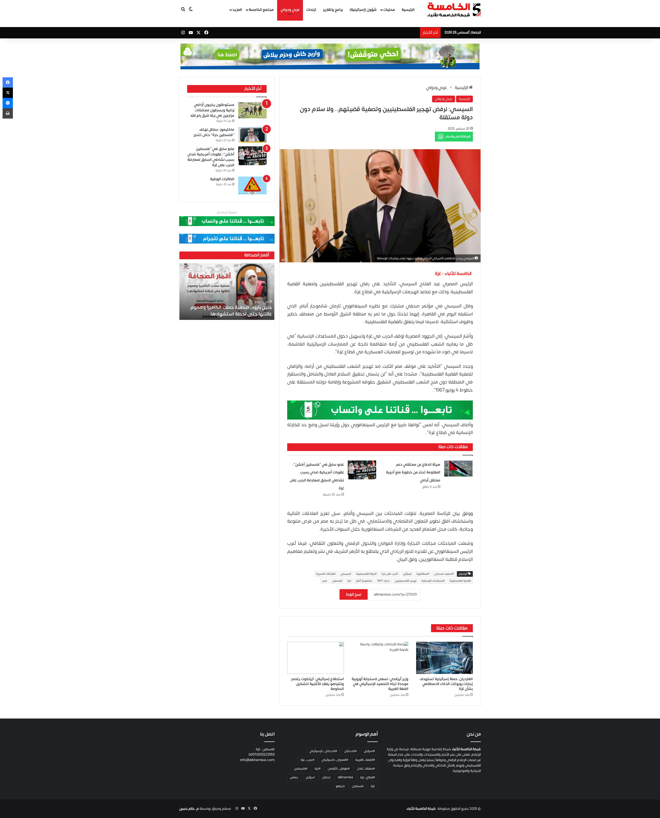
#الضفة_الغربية (365, 759)
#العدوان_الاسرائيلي (334, 759)
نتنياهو (340, 786)
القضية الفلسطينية (460, 581)
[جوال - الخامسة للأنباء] (330, 56)
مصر (324, 581)
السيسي (346, 574)
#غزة (317, 768)
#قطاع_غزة (367, 777)
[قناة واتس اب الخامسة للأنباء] (380, 410)
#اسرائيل (369, 751)
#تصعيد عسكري (444, 574)
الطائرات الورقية (222, 179)
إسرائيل (407, 574)
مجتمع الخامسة (261, 10)
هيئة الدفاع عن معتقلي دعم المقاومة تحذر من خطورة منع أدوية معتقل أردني (413, 472)
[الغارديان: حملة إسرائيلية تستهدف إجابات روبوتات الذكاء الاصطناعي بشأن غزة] (444, 658)
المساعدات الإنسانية (433, 581)
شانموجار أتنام (364, 581)
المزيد (237, 10)
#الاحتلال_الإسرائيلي (323, 751)
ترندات (311, 10)
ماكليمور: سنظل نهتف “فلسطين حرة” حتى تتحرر (214, 132)
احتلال (326, 777)
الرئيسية (408, 10)
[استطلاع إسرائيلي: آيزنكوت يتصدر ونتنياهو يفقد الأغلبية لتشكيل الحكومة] (315, 658)
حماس (294, 777)
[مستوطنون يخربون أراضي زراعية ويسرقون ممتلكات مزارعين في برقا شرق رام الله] (252, 110)
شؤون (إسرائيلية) (363, 10)
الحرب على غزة (390, 574)
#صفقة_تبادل (366, 768)
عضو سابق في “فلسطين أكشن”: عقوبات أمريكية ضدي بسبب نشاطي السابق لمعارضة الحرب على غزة (210, 157)
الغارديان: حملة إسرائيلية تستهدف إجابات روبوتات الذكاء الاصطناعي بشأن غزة (446, 684)
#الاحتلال (350, 751)
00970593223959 (262, 754)
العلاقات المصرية (326, 574)
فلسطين (337, 581)
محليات (389, 10)
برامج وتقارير (333, 10)
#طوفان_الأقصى (339, 768)
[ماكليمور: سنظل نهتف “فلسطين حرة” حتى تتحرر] (252, 135)
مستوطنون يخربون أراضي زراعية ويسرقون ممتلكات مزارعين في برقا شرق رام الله (212, 110)
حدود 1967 (383, 581)
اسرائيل (310, 777)
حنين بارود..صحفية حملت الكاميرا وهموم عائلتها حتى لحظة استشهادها (231, 311)
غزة (349, 581)
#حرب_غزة (307, 759)
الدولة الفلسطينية (366, 574)
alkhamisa (345, 777)
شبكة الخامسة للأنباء (421, 809)
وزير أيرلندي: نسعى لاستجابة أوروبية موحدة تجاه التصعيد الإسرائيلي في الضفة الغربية (380, 684)
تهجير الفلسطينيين (406, 581)
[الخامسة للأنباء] (454, 9)
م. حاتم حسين (189, 809)
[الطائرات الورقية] (252, 186)
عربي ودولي (290, 10)
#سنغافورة (422, 574)
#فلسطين (300, 768)
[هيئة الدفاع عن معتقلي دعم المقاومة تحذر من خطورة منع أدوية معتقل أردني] (458, 469)
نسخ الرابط (353, 594)
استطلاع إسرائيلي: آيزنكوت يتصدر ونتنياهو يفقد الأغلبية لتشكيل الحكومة (317, 684)
